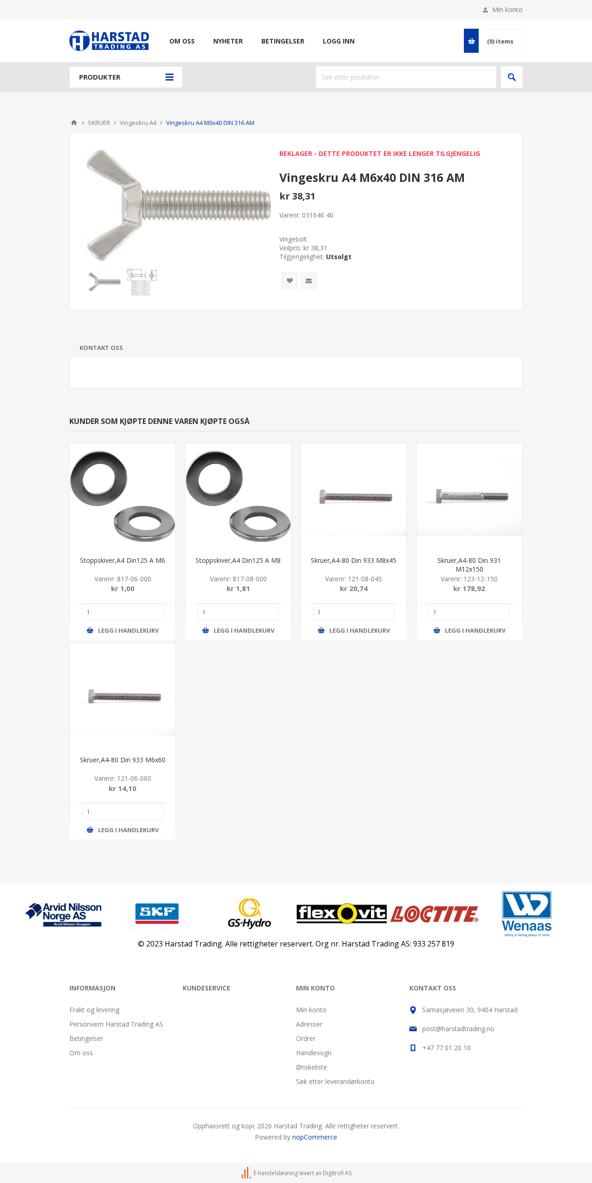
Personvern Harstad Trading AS (116, 1024)
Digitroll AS (337, 1173)
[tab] (101, 347)
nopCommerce (314, 1137)
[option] (104, 282)
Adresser (309, 1024)
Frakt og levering (94, 1009)
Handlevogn (314, 1052)
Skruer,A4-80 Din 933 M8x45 (353, 560)
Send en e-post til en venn (308, 280)
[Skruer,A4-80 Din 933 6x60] (122, 695)
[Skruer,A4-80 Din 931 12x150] (469, 496)
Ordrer (305, 1038)
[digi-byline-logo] (246, 1173)
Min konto (507, 9)
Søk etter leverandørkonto (335, 1081)
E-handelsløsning (275, 1173)
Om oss (81, 1052)
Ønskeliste (311, 1067)
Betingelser (86, 1038)
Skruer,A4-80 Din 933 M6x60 (123, 759)
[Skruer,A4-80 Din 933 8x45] (354, 496)
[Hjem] (74, 122)
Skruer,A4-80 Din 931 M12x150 (469, 564)
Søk (512, 77)
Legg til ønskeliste (289, 280)
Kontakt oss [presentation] (101, 347)
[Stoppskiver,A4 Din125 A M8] (238, 496)
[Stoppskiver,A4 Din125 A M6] (122, 496)
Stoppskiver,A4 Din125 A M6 (122, 560)
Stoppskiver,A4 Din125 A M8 (238, 560)
